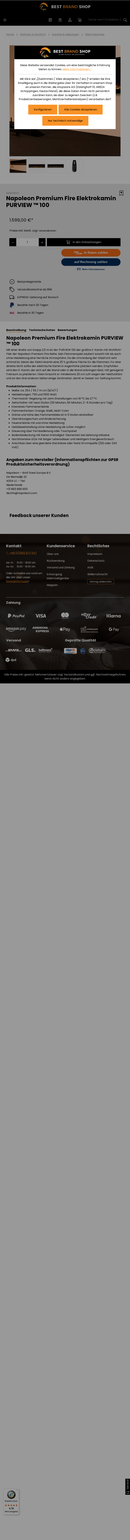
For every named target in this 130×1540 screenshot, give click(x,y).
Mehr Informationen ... (77, 69)
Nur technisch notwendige (65, 121)
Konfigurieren (43, 109)
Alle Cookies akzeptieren (80, 109)
